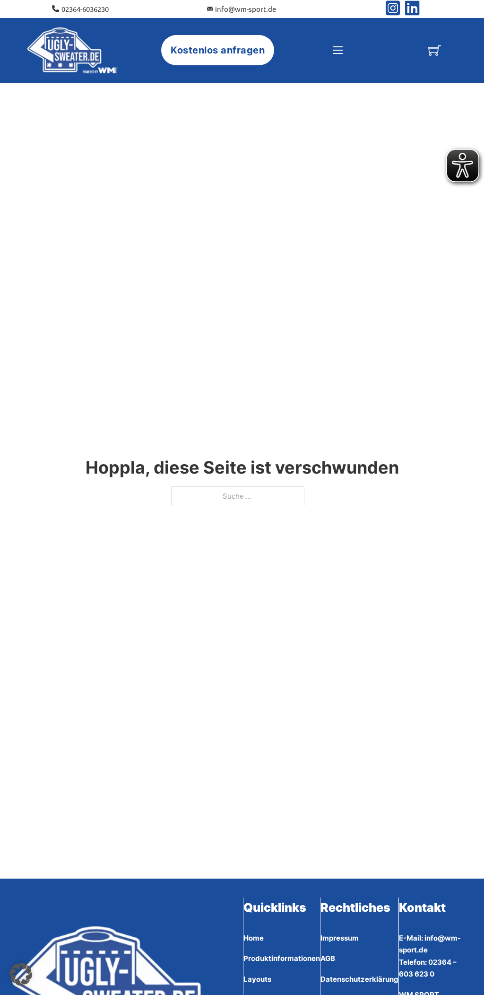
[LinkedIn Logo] (412, 9)
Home (253, 937)
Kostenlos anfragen (218, 50)
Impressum (339, 937)
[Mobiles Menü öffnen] (338, 50)
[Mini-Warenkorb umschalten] (434, 50)
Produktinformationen (281, 958)
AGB (327, 958)
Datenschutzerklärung (359, 979)
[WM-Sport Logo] (72, 50)
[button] (21, 974)
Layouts (257, 979)
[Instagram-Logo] (395, 9)
